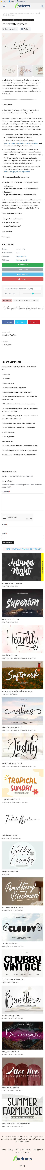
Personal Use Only (22, 260)
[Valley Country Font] (22, 855)
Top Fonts (27, 1152)
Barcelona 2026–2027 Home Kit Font (25, 455)
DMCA (17, 1150)
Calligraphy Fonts (7, 658)
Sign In (4, 1)
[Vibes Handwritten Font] (22, 711)
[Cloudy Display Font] (22, 927)
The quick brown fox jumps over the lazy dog (23, 308)
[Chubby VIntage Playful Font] (22, 964)
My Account (22, 1)
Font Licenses (26, 1150)
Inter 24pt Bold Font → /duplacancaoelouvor (21, 404)
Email (4, 533)
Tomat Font (9, 441)
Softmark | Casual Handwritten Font (17, 691)
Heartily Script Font (10, 655)
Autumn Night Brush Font (12, 583)
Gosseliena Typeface (9, 335)
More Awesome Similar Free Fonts (23, 549)
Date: (5, 249)
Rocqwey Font (7, 345)
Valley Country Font (10, 871)
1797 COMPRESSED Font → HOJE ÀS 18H (19, 392)
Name (4, 525)
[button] (42, 7)
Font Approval (38, 1150)
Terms (4, 1150)
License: (6, 260)
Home (5, 13)
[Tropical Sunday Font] (22, 783)
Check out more (23, 270)
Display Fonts (14, 802)
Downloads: (8, 253)
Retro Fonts (5, 694)
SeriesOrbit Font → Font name (16, 387)
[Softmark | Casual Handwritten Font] (22, 675)
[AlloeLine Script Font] (22, 1072)
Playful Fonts (6, 982)
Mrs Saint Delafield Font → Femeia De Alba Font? (22, 446)
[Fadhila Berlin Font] (22, 819)
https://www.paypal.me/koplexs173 (17, 172)
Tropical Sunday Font (11, 799)
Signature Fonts (28, 20)
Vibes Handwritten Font (12, 727)
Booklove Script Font (10, 1015)
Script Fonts (18, 20)
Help (8, 374)
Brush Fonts (6, 586)
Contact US (18, 1152)
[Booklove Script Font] (22, 1000)
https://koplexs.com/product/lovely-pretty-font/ (21, 143)
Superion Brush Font (10, 619)
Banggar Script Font (10, 1051)
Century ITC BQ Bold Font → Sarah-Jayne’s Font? (22, 450)
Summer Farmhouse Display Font (16, 1123)
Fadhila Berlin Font (9, 835)
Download (24, 265)
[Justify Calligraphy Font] (22, 747)
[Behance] (21, 1166)
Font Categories (14, 13)
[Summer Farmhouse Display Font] (22, 1108)
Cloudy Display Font (10, 943)
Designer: (6, 256)
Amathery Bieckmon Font (12, 907)
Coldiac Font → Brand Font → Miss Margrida (21, 423)
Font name (10, 383)
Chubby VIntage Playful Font (14, 979)
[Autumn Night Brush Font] (22, 567)
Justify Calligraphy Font (12, 763)
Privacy (10, 1150)
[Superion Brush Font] (22, 603)
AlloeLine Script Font (10, 1087)
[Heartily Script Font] (22, 639)
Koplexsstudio (21, 256)
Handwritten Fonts (27, 13)
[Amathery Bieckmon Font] (22, 891)
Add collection (23, 274)
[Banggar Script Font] (22, 1036)
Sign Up (11, 1)
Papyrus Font (11, 432)
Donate (23, 279)
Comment (6, 492)
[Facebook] (24, 1166)
